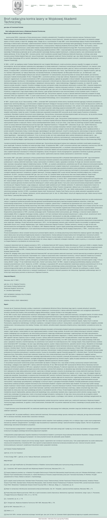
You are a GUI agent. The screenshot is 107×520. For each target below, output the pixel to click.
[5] (82, 64)
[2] (9, 52)
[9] (55, 189)
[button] (27, 5)
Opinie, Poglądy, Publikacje (74, 6)
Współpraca (59, 5)
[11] (12, 214)
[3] (48, 52)
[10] (94, 210)
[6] (100, 139)
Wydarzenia (42, 5)
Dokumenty (66, 5)
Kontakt (80, 5)
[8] (30, 160)
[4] (16, 60)
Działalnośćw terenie (50, 6)
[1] (81, 43)
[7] (87, 154)
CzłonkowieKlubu (33, 6)
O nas (26, 5)
